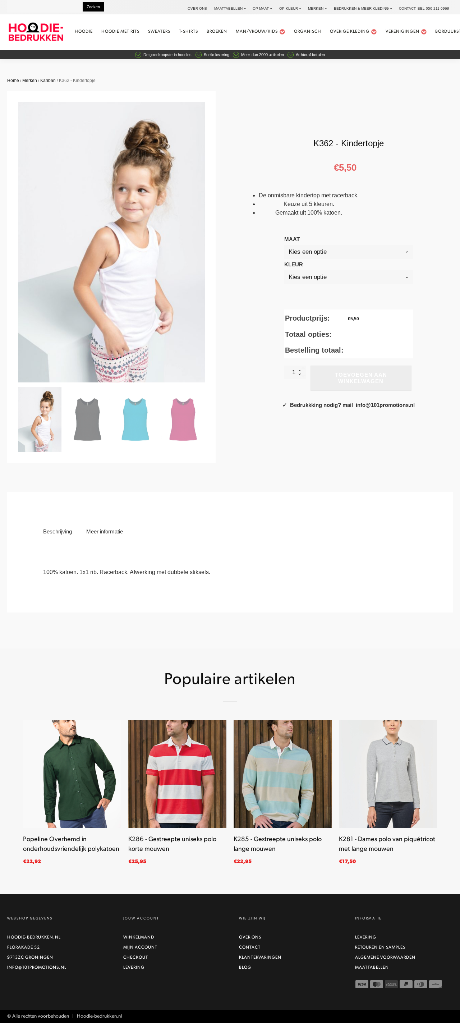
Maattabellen (228, 8)
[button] (39, 419)
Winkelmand (138, 937)
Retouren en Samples (380, 947)
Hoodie (84, 31)
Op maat (261, 8)
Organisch (307, 31)
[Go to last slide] (23, 796)
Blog (245, 967)
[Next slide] (204, 242)
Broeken (217, 31)
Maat (292, 239)
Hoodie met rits (120, 31)
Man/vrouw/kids (257, 31)
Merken (315, 8)
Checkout (135, 957)
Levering (133, 967)
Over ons (197, 8)
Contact (250, 947)
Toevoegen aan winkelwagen (361, 378)
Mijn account (140, 947)
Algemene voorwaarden (385, 957)
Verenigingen (402, 31)
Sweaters (159, 31)
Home (13, 80)
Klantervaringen (260, 957)
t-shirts (188, 31)
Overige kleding (349, 31)
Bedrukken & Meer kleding (361, 8)
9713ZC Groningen (30, 957)
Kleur (293, 264)
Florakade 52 (23, 947)
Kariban (48, 80)
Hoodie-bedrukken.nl (34, 937)
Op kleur (288, 8)
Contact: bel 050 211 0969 (424, 8)
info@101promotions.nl (36, 967)
